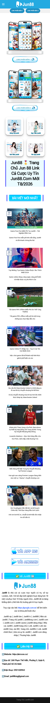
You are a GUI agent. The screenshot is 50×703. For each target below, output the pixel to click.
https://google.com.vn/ (27, 608)
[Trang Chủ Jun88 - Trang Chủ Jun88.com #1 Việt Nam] (25, 4)
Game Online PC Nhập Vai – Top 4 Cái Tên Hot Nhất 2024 (25, 350)
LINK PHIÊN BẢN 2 (32, 10)
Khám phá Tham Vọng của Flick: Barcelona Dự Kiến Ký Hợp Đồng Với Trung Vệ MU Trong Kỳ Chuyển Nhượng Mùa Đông (25, 429)
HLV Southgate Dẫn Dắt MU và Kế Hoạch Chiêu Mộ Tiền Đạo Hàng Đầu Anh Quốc (25, 509)
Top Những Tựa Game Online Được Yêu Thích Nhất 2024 (25, 271)
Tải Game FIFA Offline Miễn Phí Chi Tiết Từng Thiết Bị (25, 311)
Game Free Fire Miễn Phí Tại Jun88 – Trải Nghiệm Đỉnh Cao (25, 232)
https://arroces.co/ (20, 654)
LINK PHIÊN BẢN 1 (17, 10)
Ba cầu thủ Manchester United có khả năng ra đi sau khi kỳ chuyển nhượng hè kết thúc (25, 389)
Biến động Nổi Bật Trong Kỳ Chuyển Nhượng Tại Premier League (25, 470)
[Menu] (3, 4)
